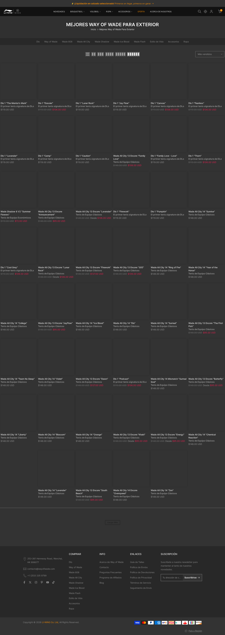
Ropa (186, 41)
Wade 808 (67, 41)
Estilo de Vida (156, 41)
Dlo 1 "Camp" (44, 155)
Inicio (93, 29)
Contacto (104, 567)
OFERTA (141, 11)
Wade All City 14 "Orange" (89, 434)
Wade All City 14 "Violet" (50, 379)
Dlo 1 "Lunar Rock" (85, 103)
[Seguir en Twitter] (30, 582)
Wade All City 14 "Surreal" (164, 323)
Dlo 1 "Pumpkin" (159, 211)
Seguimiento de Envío (141, 588)
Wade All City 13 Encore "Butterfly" (205, 379)
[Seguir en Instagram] (36, 582)
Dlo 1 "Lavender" (9, 155)
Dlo (38, 41)
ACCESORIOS (124, 11)
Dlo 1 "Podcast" (121, 379)
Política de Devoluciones (142, 572)
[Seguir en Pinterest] (41, 582)
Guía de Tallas (137, 562)
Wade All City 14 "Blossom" (52, 434)
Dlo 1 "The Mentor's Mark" (14, 103)
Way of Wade (50, 41)
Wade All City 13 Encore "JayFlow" (55, 323)
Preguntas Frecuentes (110, 572)
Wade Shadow (102, 41)
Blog (101, 582)
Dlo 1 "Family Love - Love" (164, 155)
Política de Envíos (139, 567)
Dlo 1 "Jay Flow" (121, 103)
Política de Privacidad (141, 577)
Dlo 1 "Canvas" (158, 103)
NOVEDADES (59, 11)
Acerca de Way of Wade (111, 562)
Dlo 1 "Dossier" (45, 103)
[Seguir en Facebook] (24, 582)
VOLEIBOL (94, 11)
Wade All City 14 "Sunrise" (201, 211)
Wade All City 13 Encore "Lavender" (94, 211)
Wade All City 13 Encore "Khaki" (129, 434)
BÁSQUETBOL (76, 11)
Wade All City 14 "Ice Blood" (90, 323)
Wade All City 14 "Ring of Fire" (166, 267)
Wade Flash (139, 41)
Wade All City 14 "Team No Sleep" (18, 379)
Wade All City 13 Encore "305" (128, 267)
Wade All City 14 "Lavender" (52, 490)
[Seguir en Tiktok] (53, 582)
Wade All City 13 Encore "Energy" (167, 434)
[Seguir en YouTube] (47, 582)
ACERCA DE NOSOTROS (161, 11)
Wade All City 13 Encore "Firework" (93, 267)
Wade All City (83, 41)
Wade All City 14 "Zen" (162, 490)
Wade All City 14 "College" (14, 323)
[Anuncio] (112, 3)
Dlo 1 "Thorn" (195, 155)
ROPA (108, 11)
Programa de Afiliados (110, 577)
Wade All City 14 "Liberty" (14, 434)
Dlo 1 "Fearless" (196, 103)
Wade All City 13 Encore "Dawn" (92, 379)
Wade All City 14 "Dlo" (124, 323)
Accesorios (173, 41)
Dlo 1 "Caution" (83, 155)
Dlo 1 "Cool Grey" (9, 267)
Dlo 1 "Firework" (121, 211)
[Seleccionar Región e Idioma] (205, 11)
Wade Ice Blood (121, 41)
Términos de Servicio (140, 582)
